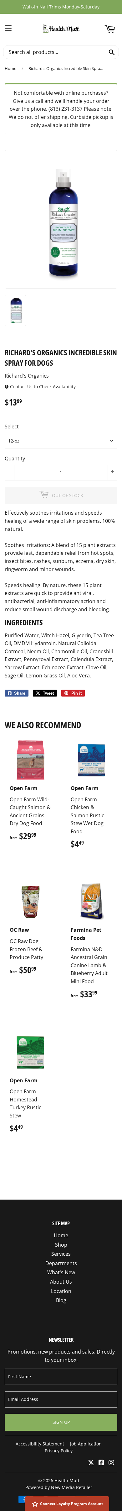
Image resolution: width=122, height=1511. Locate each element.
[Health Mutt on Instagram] (111, 1463)
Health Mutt (66, 1480)
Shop (61, 1244)
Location (61, 1291)
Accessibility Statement (40, 1444)
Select (12, 426)
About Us (61, 1281)
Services (61, 1253)
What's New (61, 1272)
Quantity (15, 458)
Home (10, 68)
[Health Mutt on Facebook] (101, 1463)
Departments (61, 1263)
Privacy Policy (59, 1451)
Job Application (86, 1444)
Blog (61, 1300)
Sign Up (61, 1422)
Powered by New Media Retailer (58, 1487)
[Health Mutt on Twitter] (91, 1463)
